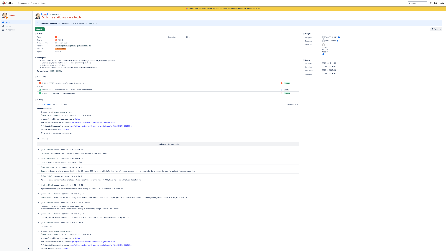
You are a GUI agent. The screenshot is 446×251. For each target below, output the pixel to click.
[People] (304, 34)
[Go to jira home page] (7, 3)
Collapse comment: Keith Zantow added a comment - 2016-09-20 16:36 (39, 167)
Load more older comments (168, 144)
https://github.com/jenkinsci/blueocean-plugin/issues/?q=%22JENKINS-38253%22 (101, 126)
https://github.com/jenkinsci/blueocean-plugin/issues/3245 (92, 122)
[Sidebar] (28, 248)
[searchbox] (417, 3)
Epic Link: (40, 49)
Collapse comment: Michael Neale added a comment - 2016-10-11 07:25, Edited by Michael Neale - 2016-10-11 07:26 (39, 202)
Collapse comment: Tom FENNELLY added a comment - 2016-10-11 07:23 (39, 194)
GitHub (77, 119)
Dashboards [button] (22, 3)
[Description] (35, 57)
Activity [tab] (64, 104)
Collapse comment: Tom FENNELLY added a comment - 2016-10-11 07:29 (39, 214)
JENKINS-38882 (47, 90)
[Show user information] (339, 37)
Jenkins (44, 14)
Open (286, 89)
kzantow (44, 162)
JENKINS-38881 (47, 93)
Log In (441, 3)
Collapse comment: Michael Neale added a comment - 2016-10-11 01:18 (39, 185)
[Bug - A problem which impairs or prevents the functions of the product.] (56, 37)
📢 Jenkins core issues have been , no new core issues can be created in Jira (223, 9)
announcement (65, 129)
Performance (61, 49)
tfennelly (44, 171)
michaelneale (46, 197)
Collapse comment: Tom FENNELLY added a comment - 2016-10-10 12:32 (39, 176)
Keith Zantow (48, 167)
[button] (431, 3)
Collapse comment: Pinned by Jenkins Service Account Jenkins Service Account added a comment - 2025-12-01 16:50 (39, 112)
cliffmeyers (45, 153)
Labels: (40, 46)
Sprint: (39, 52)
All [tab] (39, 104)
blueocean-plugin (61, 43)
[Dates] (304, 60)
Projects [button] (34, 3)
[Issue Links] (35, 77)
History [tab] (56, 104)
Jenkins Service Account (62, 112)
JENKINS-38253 (56, 14)
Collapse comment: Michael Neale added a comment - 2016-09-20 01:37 (39, 149)
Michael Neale (48, 150)
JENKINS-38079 (47, 83)
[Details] (35, 34)
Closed (287, 83)
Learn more (92, 23)
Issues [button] (43, 3)
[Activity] (35, 100)
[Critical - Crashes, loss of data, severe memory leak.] (56, 40)
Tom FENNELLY (49, 176)
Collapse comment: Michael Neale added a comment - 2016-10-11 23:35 (39, 222)
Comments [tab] (47, 104)
